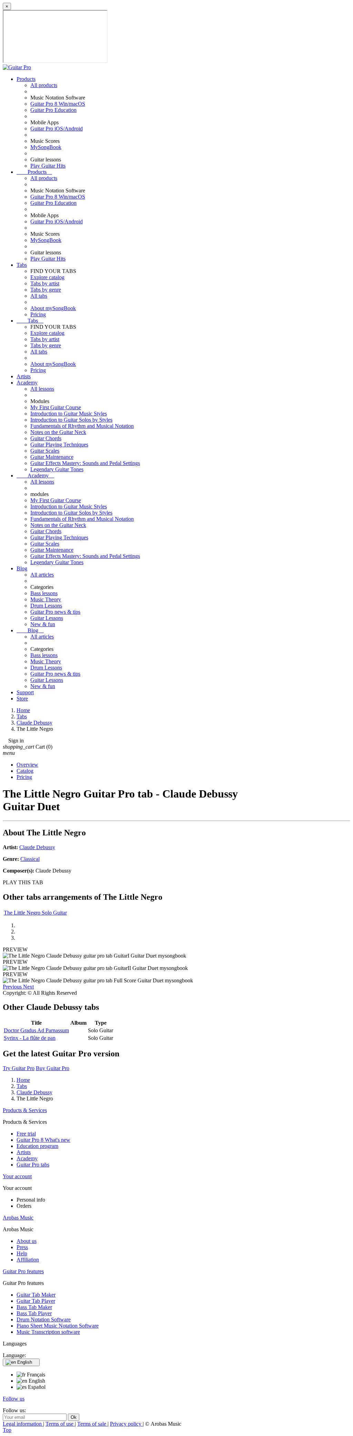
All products (43, 85)
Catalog (25, 771)
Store (22, 698)
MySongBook (45, 147)
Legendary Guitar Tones (56, 469)
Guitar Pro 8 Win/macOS (57, 104)
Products (26, 79)
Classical (30, 859)
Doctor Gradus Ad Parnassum (36, 1030)
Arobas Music (18, 1218)
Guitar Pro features (23, 1271)
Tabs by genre (45, 290)
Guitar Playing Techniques (59, 444)
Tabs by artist (44, 283)
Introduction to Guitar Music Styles (68, 413)
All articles (42, 575)
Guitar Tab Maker (36, 1295)
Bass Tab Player (34, 1313)
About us (27, 1241)
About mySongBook (53, 308)
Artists (24, 376)
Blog (22, 568)
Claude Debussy (37, 847)
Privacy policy (126, 1424)
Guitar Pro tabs (33, 1165)
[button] (13, 987)
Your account (17, 1176)
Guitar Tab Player (36, 1301)
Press (22, 1247)
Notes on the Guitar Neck (58, 432)
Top (7, 1430)
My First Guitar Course (55, 407)
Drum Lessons (46, 606)
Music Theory (45, 599)
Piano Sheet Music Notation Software (58, 1326)
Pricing (38, 314)
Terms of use (60, 1424)
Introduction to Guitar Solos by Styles (71, 420)
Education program (37, 1146)
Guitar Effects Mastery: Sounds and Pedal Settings (85, 463)
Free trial (26, 1134)
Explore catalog (47, 277)
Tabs (22, 265)
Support (25, 692)
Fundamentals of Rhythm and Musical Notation (82, 426)
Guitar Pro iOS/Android (56, 128)
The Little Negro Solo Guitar (35, 913)
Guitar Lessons (46, 618)
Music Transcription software (48, 1332)
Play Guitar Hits (47, 166)
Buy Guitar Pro (52, 1068)
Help (22, 1253)
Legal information (23, 1424)
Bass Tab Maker (34, 1307)
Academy (27, 383)
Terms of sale (92, 1424)
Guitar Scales (44, 451)
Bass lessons (44, 593)
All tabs (38, 296)
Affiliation (28, 1260)
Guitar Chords (45, 438)
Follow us (13, 1399)
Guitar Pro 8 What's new (43, 1140)
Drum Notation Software (44, 1319)
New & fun (42, 624)
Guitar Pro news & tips (55, 612)
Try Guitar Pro (18, 1068)
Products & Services (25, 1110)
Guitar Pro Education (53, 110)
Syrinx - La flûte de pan (30, 1038)
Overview (27, 765)
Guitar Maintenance (51, 457)
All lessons (42, 389)
